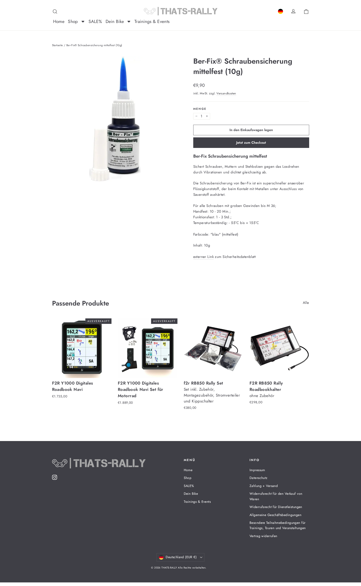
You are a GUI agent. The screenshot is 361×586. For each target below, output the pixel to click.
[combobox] (280, 11)
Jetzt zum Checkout (251, 142)
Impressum (257, 470)
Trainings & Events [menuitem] (152, 21)
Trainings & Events (197, 501)
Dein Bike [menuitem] (115, 21)
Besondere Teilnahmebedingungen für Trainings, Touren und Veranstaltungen (278, 525)
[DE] (280, 11)
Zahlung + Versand (264, 485)
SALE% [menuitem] (95, 21)
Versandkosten (226, 93)
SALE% (189, 485)
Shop (188, 477)
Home (188, 470)
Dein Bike (191, 493)
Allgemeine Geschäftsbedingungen (275, 514)
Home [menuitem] (59, 21)
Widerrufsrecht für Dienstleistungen (276, 506)
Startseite (57, 45)
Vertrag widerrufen (263, 536)
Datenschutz (258, 477)
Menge (200, 109)
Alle (306, 302)
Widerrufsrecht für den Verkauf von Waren (276, 496)
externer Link (203, 256)
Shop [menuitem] (73, 21)
